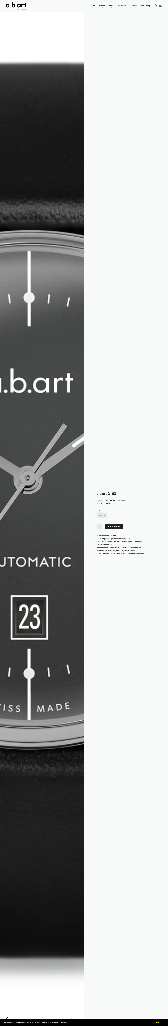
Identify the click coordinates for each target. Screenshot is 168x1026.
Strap (99, 510)
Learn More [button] (63, 1022)
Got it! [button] (158, 1022)
